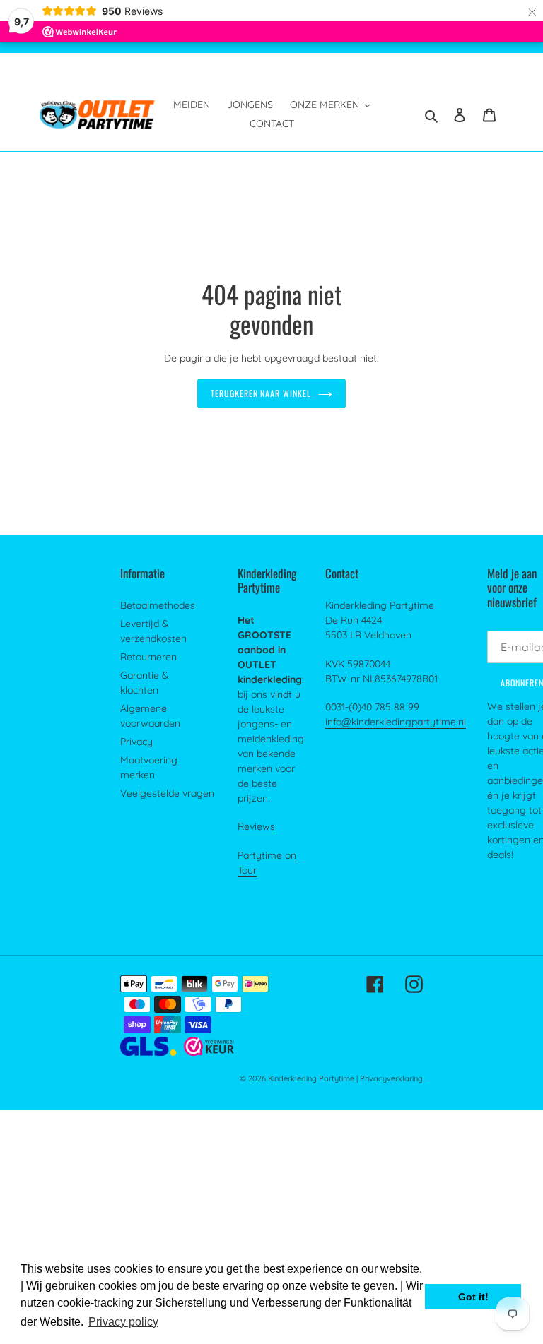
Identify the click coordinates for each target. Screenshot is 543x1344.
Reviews (256, 826)
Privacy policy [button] (123, 1322)
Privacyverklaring (391, 1078)
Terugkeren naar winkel (261, 393)
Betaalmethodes (157, 605)
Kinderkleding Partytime (311, 1078)
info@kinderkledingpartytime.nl (395, 721)
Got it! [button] (473, 1296)
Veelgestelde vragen (167, 793)
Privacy (136, 741)
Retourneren (148, 656)
